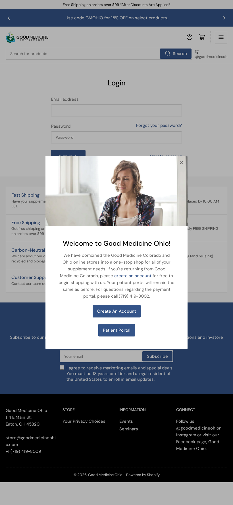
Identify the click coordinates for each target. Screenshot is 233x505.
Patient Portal (116, 330)
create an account (132, 276)
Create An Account (116, 311)
